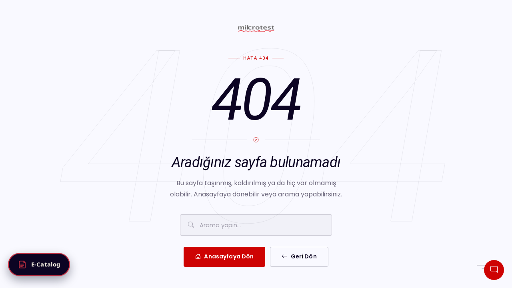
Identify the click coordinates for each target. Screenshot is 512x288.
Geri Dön (304, 256)
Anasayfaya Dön (229, 256)
